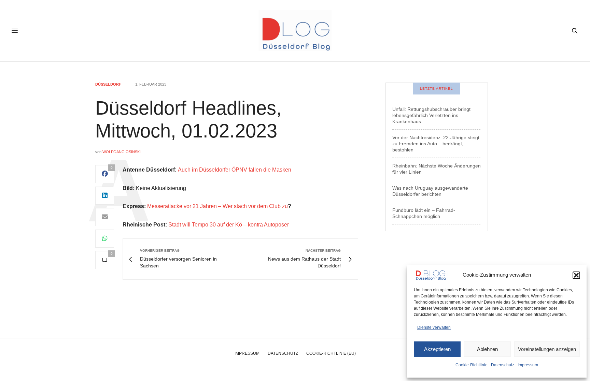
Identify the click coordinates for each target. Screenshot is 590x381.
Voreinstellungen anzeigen (547, 349)
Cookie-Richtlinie (471, 365)
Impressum (528, 365)
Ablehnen (487, 349)
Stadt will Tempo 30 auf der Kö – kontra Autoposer (228, 225)
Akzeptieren (437, 349)
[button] (576, 275)
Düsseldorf (108, 84)
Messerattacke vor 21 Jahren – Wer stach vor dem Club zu (217, 206)
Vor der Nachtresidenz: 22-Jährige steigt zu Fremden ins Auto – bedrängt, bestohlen (435, 143)
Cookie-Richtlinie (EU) (331, 353)
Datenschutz (502, 365)
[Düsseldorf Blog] (294, 30)
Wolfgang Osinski (121, 152)
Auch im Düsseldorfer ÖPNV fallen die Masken (234, 170)
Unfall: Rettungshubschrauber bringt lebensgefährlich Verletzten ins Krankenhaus (431, 115)
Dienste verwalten (434, 327)
